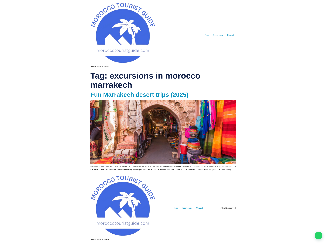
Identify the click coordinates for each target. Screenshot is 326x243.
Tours (207, 35)
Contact (230, 35)
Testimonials (218, 35)
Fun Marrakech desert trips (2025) (139, 94)
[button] (318, 235)
